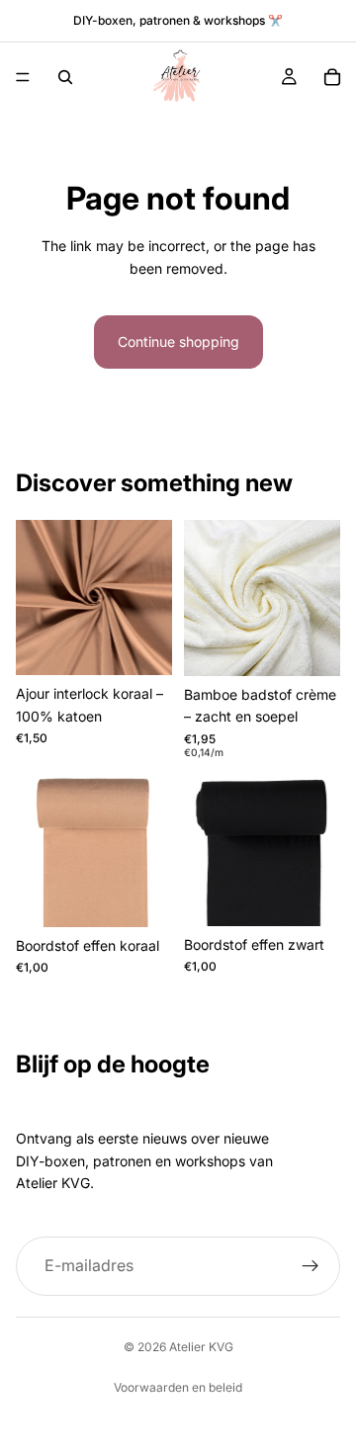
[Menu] (22, 77)
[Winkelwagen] (332, 77)
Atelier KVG (201, 1346)
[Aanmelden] (310, 1266)
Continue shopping (178, 341)
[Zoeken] (65, 77)
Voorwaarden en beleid (178, 1387)
